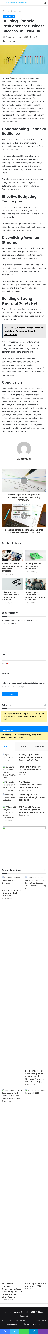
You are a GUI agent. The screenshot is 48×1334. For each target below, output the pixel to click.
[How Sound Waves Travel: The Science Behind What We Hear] (10, 772)
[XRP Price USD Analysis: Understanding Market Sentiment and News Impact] (10, 814)
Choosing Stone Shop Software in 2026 (35, 1285)
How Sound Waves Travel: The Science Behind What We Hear (31, 770)
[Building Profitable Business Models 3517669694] (35, 555)
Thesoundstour (17, 11)
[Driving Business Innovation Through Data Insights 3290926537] (12, 584)
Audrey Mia (10, 37)
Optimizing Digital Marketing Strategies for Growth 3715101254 (12, 567)
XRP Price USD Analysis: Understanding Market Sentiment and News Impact (32, 810)
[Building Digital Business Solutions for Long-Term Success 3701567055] (10, 758)
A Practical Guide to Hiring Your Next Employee (11, 893)
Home (6, 11)
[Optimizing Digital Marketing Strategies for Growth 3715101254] (12, 555)
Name (5, 654)
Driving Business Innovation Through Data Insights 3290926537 (11, 596)
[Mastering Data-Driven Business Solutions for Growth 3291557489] (35, 584)
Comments (39, 746)
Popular (7, 746)
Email (5, 664)
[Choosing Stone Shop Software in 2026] (35, 1185)
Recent (22, 746)
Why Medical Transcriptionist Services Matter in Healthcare (30, 785)
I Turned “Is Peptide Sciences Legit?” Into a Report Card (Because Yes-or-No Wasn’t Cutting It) (35, 1076)
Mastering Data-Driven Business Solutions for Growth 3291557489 (35, 596)
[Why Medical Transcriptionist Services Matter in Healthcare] (10, 786)
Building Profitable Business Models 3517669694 (34, 566)
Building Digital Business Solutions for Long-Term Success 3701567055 (30, 757)
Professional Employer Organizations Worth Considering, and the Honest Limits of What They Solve (12, 1290)
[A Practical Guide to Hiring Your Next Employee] (12, 882)
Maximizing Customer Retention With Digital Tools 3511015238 (32, 797)
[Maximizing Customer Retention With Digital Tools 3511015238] (10, 798)
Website (5, 673)
